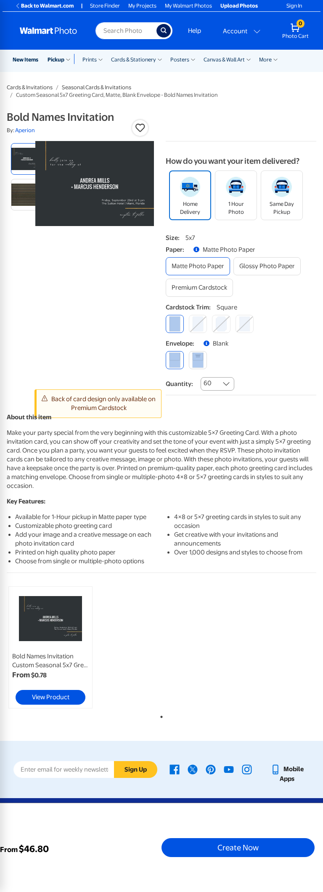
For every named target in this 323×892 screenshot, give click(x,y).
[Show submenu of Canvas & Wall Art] (248, 59)
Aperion (25, 130)
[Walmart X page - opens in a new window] (193, 769)
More (265, 59)
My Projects (142, 6)
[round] (198, 324)
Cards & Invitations (30, 87)
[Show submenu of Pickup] (70, 59)
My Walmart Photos (188, 6)
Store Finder (105, 6)
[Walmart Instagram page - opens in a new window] (247, 769)
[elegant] (221, 324)
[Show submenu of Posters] (193, 59)
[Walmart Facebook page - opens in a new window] (174, 769)
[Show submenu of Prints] (100, 59)
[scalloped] (245, 324)
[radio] (26, 159)
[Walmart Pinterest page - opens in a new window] (211, 769)
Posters (179, 59)
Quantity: (179, 384)
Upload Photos (239, 6)
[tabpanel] (58, 647)
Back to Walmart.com (47, 6)
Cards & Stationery (133, 59)
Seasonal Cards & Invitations (96, 87)
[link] (50, 647)
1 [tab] (160, 715)
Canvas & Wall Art (224, 59)
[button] (140, 128)
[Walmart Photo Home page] (48, 30)
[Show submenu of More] (275, 59)
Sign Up (135, 769)
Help (194, 31)
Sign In (294, 6)
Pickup (56, 59)
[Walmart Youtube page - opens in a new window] (229, 769)
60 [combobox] (208, 383)
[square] (175, 324)
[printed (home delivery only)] (198, 360)
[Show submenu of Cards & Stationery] (159, 59)
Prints (89, 59)
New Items (25, 59)
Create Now (238, 847)
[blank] (175, 360)
